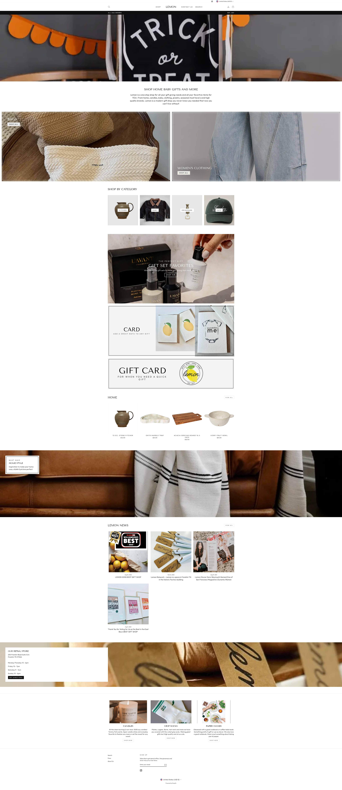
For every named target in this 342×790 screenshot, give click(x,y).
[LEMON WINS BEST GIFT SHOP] (128, 551)
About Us (111, 761)
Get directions (16, 677)
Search (199, 7)
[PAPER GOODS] (213, 711)
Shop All (183, 173)
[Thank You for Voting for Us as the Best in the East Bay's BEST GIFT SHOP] (128, 604)
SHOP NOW (128, 740)
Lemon (171, 6)
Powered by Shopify (171, 783)
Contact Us (187, 7)
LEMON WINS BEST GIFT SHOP (128, 577)
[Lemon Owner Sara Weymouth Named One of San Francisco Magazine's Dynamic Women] (213, 551)
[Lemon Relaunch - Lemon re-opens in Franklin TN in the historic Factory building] (171, 551)
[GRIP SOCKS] (171, 711)
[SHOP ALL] (86, 146)
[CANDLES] (128, 711)
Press (109, 758)
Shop (158, 7)
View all (229, 397)
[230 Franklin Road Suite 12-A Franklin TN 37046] (171, 664)
